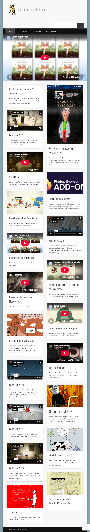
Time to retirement (58, 368)
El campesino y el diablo (61, 411)
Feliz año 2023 (16, 429)
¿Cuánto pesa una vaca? (61, 455)
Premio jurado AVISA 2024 (22, 341)
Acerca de (37, 31)
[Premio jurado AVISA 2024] (25, 325)
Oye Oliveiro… (23, 31)
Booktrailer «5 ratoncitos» (22, 258)
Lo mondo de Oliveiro (31, 9)
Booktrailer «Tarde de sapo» (63, 328)
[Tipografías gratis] (25, 496)
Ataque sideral (16, 177)
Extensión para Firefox (60, 199)
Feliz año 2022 (16, 468)
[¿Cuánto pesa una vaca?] (65, 439)
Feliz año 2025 (56, 240)
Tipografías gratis (18, 512)
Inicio (10, 31)
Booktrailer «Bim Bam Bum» (23, 218)
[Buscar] (80, 25)
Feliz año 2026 (16, 135)
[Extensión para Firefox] (65, 183)
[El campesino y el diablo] (65, 396)
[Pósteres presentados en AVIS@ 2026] (65, 114)
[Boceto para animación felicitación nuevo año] (65, 483)
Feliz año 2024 (16, 385)
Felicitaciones (52, 31)
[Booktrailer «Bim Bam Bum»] (25, 202)
